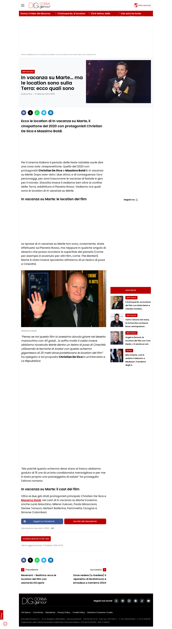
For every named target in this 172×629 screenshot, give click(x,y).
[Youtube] (148, 600)
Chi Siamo (26, 612)
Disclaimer (50, 612)
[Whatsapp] (37, 112)
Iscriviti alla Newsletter (85, 521)
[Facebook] (23, 112)
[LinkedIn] (50, 112)
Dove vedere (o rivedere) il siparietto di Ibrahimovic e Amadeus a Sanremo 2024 (89, 579)
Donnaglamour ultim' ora (36, 538)
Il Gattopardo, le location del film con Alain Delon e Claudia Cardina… (138, 305)
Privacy (1, 616)
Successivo (96, 569)
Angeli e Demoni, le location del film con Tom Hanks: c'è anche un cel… (137, 340)
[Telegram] (43, 112)
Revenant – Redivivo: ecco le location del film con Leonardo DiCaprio (38, 579)
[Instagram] (129, 600)
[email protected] (74, 619)
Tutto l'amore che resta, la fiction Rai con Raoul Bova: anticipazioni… (137, 323)
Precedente (31, 569)
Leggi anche (131, 290)
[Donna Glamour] (40, 5)
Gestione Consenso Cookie (100, 612)
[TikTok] (142, 600)
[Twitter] (30, 112)
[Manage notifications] (5, 624)
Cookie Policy (79, 612)
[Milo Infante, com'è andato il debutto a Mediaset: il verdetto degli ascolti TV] (116, 355)
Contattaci (38, 612)
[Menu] (24, 5)
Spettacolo (32, 54)
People (129, 351)
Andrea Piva (26, 94)
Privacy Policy (64, 612)
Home (23, 54)
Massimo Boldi (31, 500)
